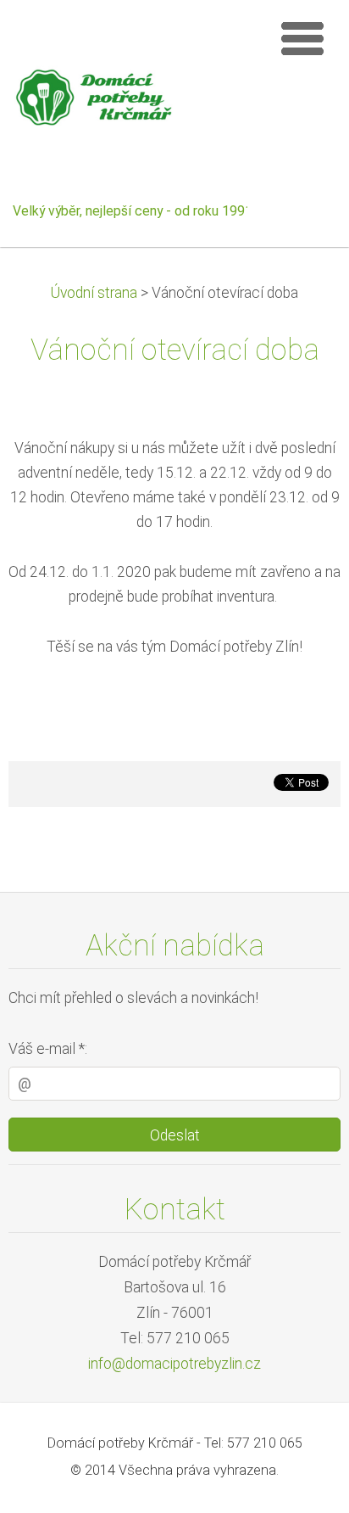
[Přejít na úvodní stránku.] (136, 102)
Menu (302, 38)
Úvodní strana (94, 292)
